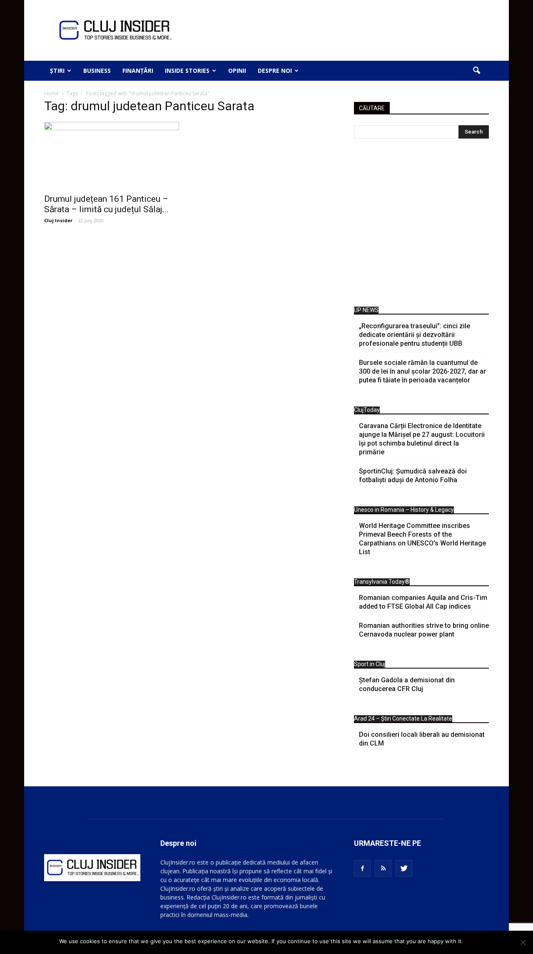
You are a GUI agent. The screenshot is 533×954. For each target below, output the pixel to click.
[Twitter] (404, 868)
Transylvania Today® (382, 581)
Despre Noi (275, 70)
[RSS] (383, 868)
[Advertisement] (421, 224)
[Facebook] (362, 868)
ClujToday (367, 409)
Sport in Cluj (369, 664)
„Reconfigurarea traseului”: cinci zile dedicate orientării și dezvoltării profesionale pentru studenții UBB (414, 334)
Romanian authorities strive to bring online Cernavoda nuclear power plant (424, 630)
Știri (57, 70)
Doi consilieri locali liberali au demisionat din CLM (422, 739)
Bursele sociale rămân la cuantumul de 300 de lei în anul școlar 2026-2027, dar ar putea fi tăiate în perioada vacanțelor (422, 371)
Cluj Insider (58, 220)
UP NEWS (366, 310)
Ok (470, 941)
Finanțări (137, 70)
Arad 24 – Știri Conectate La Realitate (403, 718)
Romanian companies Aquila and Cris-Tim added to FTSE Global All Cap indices (423, 602)
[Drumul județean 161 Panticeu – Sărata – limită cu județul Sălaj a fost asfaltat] (111, 155)
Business (97, 70)
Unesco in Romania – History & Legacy (404, 509)
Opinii (237, 70)
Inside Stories (187, 70)
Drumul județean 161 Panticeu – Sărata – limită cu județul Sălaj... (106, 204)
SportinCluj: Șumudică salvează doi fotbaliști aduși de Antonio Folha (413, 475)
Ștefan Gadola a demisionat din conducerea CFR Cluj (407, 684)
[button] (476, 71)
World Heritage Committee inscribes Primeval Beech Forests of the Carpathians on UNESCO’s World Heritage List (422, 539)
